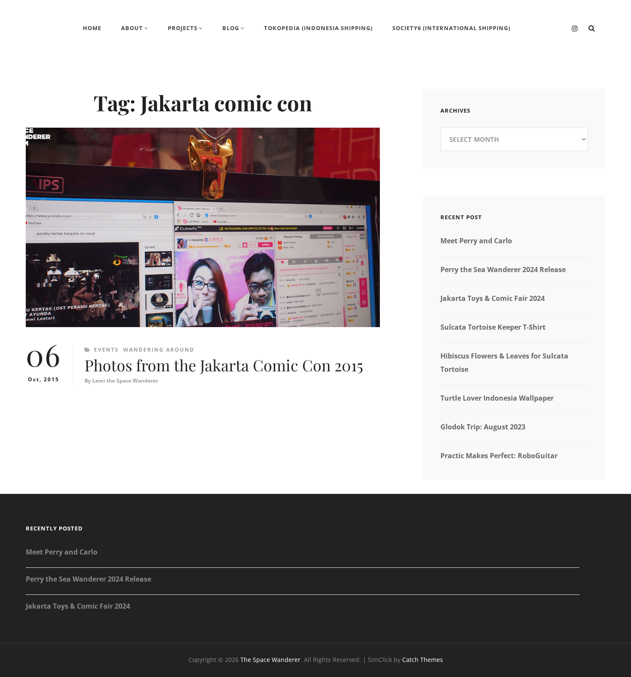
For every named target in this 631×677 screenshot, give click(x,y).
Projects (182, 28)
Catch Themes (422, 660)
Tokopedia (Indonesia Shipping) (318, 28)
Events (106, 349)
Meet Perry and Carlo (476, 240)
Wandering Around (158, 349)
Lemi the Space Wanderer (125, 380)
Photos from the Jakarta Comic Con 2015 (224, 365)
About (132, 28)
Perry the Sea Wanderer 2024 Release (503, 269)
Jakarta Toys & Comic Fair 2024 (492, 298)
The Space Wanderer (270, 660)
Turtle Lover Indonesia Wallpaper (497, 398)
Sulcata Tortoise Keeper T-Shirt (493, 327)
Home (92, 28)
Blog (230, 28)
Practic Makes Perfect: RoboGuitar (499, 455)
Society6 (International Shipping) (451, 28)
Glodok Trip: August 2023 (482, 427)
